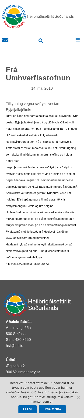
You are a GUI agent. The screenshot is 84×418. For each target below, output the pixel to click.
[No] (78, 397)
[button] (78, 40)
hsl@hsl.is (14, 346)
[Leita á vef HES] (41, 41)
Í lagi (27, 409)
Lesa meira (52, 409)
